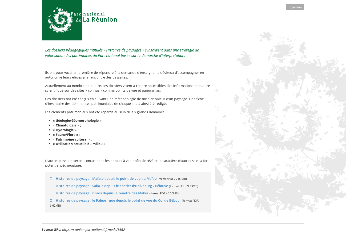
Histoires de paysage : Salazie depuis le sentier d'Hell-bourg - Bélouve (112, 186)
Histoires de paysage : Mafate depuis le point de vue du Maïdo (106, 178)
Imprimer (295, 7)
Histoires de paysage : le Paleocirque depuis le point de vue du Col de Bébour (118, 200)
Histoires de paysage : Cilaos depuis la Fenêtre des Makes (102, 193)
